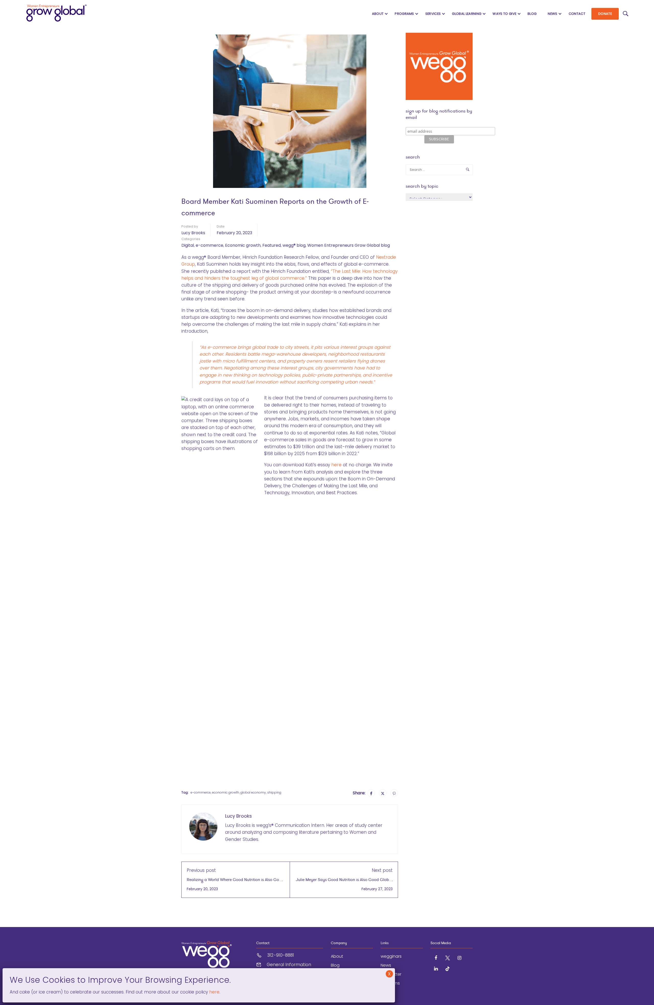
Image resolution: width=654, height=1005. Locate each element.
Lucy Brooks (193, 233)
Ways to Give (504, 13)
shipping (274, 792)
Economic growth (243, 245)
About (378, 13)
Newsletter (391, 974)
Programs (404, 13)
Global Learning (466, 13)
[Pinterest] (394, 793)
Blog (532, 13)
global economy (253, 792)
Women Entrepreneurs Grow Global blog (348, 245)
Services (433, 13)
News (552, 13)
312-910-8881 (280, 955)
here (336, 465)
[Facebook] (371, 793)
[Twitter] (383, 793)
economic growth (225, 792)
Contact (577, 13)
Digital (187, 245)
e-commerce (209, 245)
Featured (271, 245)
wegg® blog (294, 245)
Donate (605, 13)
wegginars (391, 956)
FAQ (384, 992)
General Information (289, 965)
